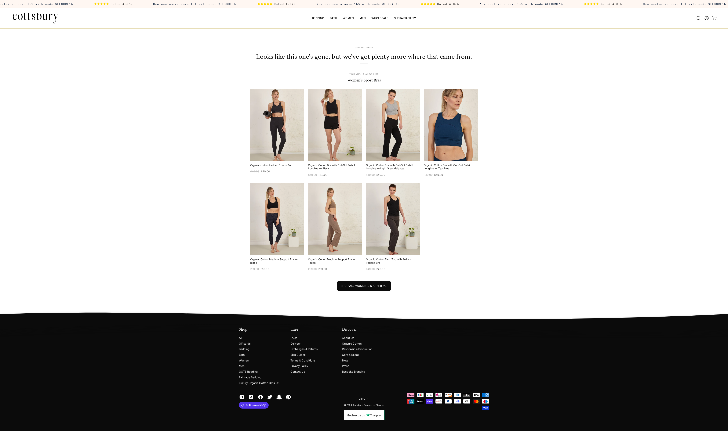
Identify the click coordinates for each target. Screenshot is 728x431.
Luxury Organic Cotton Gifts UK (259, 382)
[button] (699, 18)
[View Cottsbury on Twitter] (269, 397)
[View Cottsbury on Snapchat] (278, 397)
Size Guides (298, 354)
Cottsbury (358, 405)
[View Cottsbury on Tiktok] (250, 397)
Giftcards (245, 343)
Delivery (295, 343)
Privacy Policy (299, 366)
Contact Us (297, 371)
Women (244, 360)
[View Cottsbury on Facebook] (260, 397)
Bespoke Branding (353, 371)
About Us (348, 337)
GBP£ (362, 398)
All (240, 337)
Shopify (379, 405)
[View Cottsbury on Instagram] (241, 397)
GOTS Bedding (248, 371)
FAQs (293, 337)
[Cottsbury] (35, 18)
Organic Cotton (352, 343)
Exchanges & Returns (304, 349)
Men (241, 366)
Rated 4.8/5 (139, 4)
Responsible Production (357, 349)
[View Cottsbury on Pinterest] (288, 397)
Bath (242, 354)
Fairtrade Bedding (250, 377)
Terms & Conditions (302, 360)
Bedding (244, 349)
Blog (345, 360)
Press (345, 366)
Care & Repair (350, 354)
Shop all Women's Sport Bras (364, 285)
